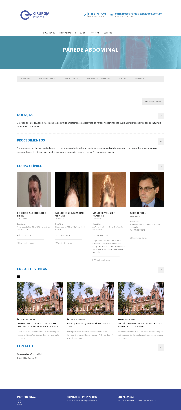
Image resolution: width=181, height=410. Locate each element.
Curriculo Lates (26, 243)
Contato (108, 33)
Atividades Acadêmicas (98, 79)
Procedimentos (47, 79)
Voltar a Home (155, 101)
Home (19, 400)
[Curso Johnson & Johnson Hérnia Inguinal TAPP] (90, 298)
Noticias (95, 33)
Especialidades (66, 33)
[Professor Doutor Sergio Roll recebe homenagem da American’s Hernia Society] (40, 298)
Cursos (83, 33)
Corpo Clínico (70, 79)
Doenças (25, 79)
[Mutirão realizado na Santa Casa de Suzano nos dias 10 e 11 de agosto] (141, 298)
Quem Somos (49, 33)
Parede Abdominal (27, 319)
